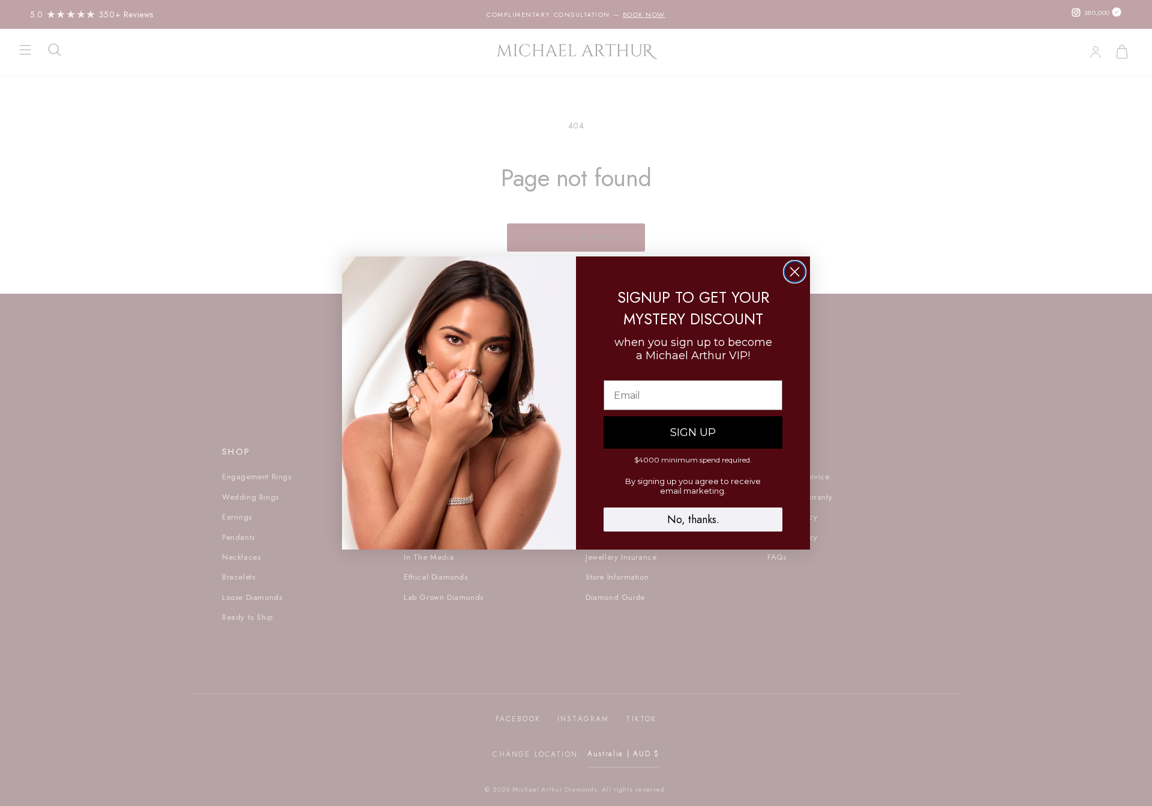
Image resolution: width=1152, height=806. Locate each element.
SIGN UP (693, 432)
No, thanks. (693, 519)
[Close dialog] (794, 271)
